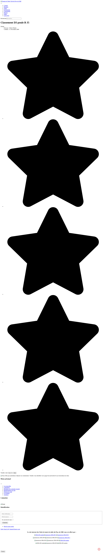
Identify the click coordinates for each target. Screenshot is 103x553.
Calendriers (7, 487)
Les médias (7, 493)
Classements (7, 11)
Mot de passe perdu (9, 526)
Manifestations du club (9, 490)
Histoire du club (8, 492)
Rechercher (3, 18)
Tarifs (5, 8)
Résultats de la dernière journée (12, 489)
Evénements (7, 10)
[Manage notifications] (99, 549)
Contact (6, 5)
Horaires (6, 7)
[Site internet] (51, 535)
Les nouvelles (7, 486)
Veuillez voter (4, 473)
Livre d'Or (6, 15)
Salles (5, 14)
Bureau (6, 12)
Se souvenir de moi (7, 519)
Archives (6, 494)
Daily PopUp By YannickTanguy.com (10, 529)
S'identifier (5, 522)
